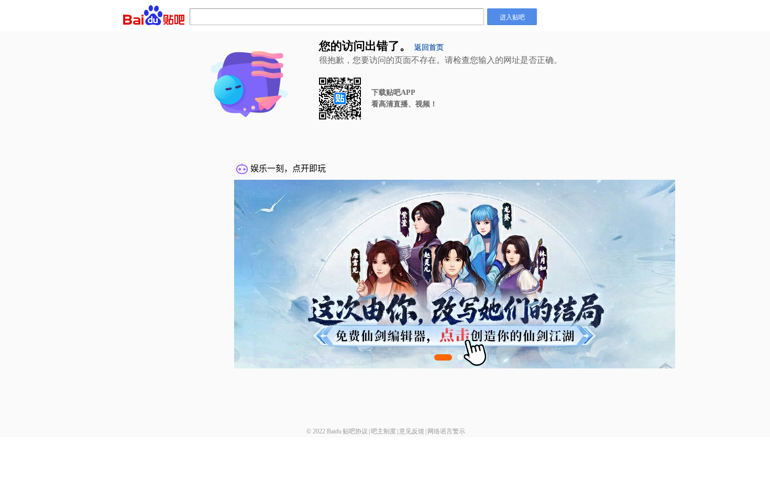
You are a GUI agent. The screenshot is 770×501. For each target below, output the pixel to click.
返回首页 (429, 47)
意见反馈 (411, 431)
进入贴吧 (512, 16)
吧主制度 (383, 431)
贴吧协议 (355, 431)
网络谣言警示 (446, 431)
